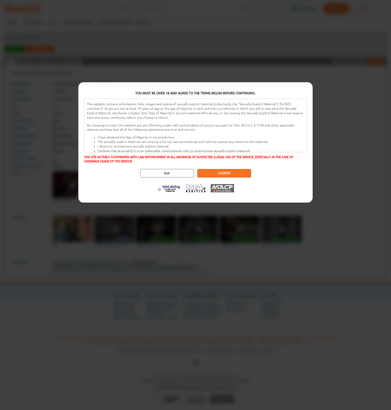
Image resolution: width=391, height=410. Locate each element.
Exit (167, 173)
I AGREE (224, 173)
